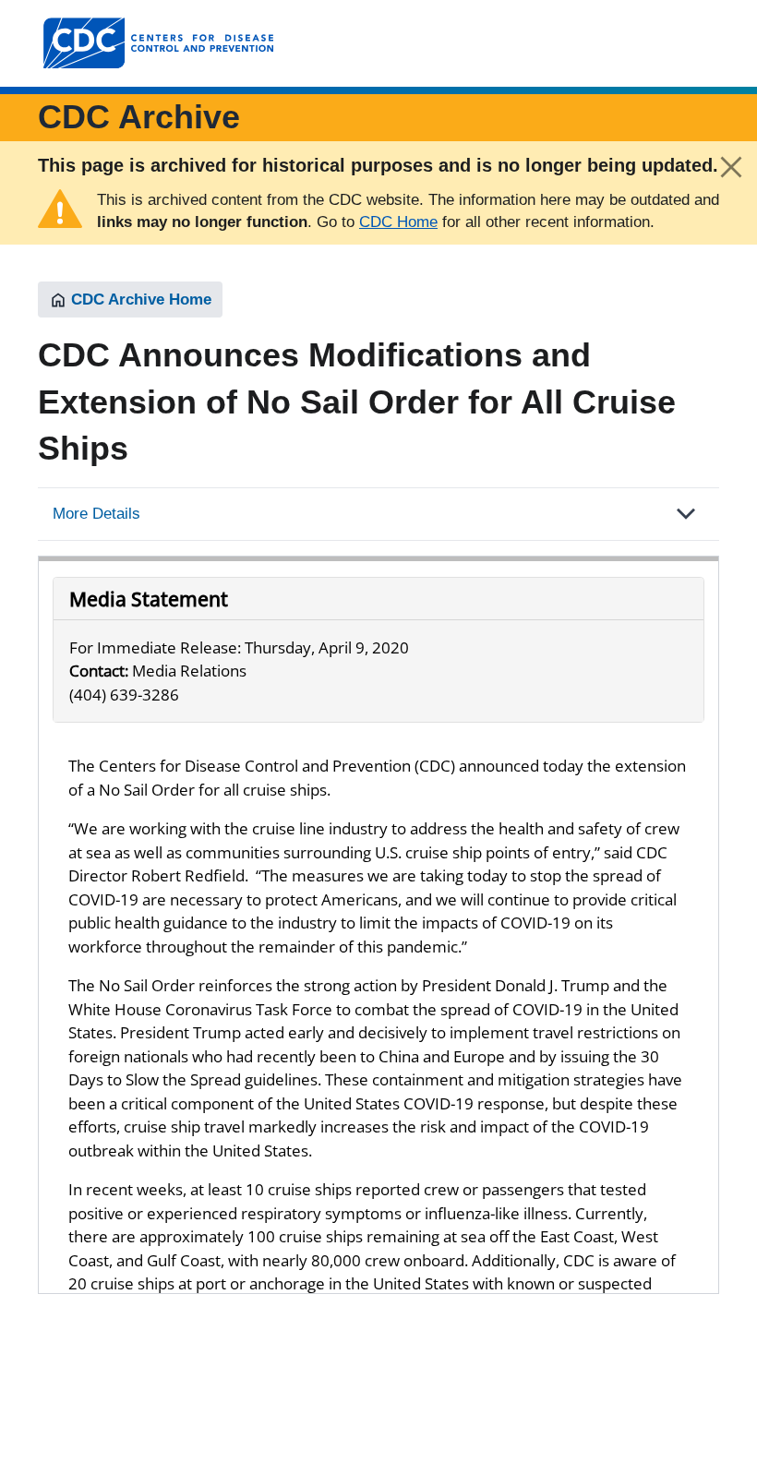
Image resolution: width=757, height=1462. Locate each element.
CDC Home (398, 222)
